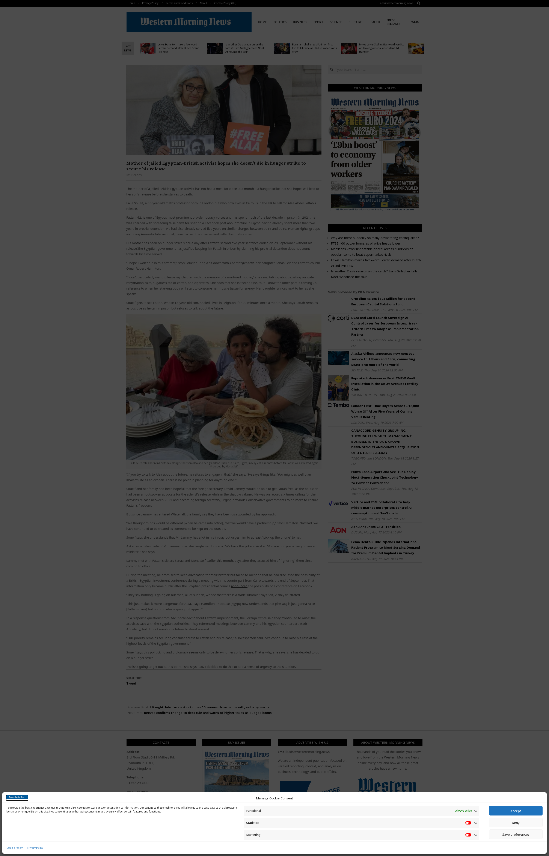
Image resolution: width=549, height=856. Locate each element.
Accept (515, 811)
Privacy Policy (35, 848)
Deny (516, 822)
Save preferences (515, 834)
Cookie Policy (14, 848)
